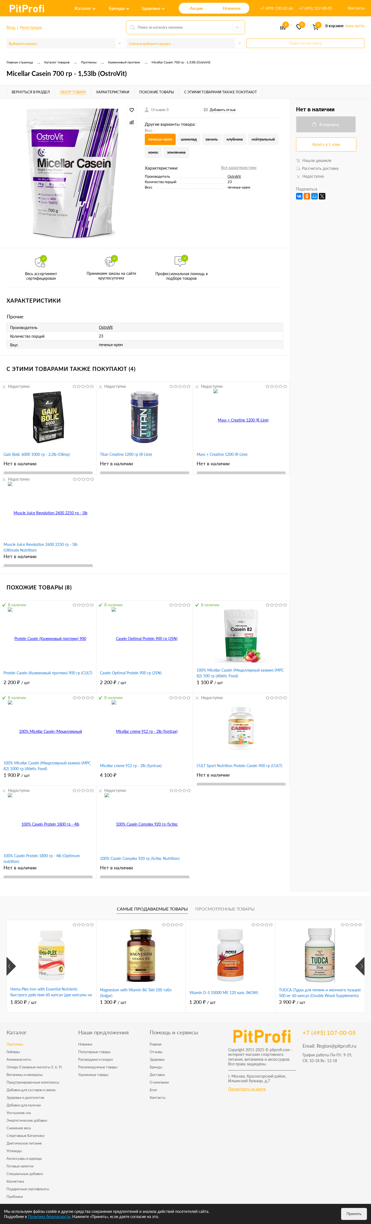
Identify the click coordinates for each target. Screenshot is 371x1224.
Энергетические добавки (27, 1120)
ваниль (212, 139)
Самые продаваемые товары (152, 908)
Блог (153, 1090)
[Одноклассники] (307, 196)
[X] (322, 196)
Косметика (15, 1181)
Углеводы (14, 1151)
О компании (159, 1082)
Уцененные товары (93, 1074)
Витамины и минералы (25, 1074)
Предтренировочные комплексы (33, 1082)
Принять (354, 1213)
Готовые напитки (20, 1166)
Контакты (356, 8)
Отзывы (156, 1052)
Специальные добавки (25, 1173)
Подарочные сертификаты (28, 1189)
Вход (11, 27)
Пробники (15, 1196)
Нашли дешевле (316, 160)
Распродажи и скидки (95, 1059)
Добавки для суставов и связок (31, 1090)
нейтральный (263, 139)
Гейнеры (13, 1052)
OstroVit (234, 176)
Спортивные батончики (25, 1135)
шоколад (189, 139)
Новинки (85, 1044)
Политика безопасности (49, 1216)
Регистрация (31, 27)
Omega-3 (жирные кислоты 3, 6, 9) (34, 1067)
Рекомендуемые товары (97, 1067)
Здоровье (157, 1059)
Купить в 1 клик (326, 144)
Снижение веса (19, 1128)
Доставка (157, 1074)
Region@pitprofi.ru (336, 1046)
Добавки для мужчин (24, 1105)
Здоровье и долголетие (25, 1097)
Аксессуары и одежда (24, 1158)
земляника (176, 152)
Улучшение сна (19, 1113)
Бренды (156, 1067)
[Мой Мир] (314, 196)
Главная (155, 1044)
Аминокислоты (19, 1059)
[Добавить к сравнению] (132, 122)
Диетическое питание (24, 1143)
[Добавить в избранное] (132, 110)
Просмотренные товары (224, 908)
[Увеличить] (72, 173)
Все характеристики (238, 167)
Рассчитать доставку (320, 168)
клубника (235, 139)
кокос (153, 152)
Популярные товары (94, 1052)
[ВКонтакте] (299, 196)
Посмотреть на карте (247, 1089)
